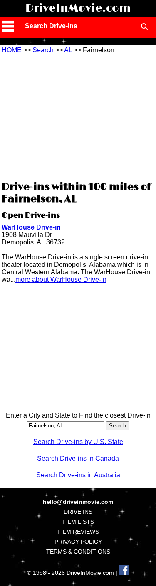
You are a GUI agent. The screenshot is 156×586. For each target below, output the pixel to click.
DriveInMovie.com (78, 8)
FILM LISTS (78, 521)
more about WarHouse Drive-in (60, 279)
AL (68, 50)
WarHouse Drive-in (31, 227)
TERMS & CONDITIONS (78, 551)
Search (43, 50)
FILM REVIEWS (78, 531)
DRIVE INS (78, 511)
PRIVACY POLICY (78, 541)
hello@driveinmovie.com (78, 501)
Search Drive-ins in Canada (78, 458)
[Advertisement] (78, 116)
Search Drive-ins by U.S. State (78, 441)
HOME (12, 50)
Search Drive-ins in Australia (78, 475)
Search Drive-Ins (51, 25)
